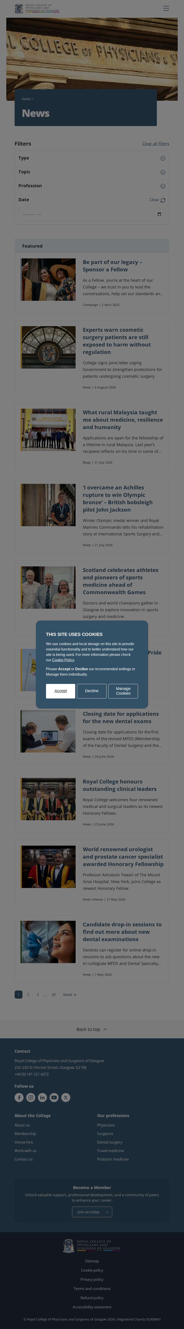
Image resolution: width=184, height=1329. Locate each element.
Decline (92, 691)
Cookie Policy (63, 660)
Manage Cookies (123, 691)
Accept (61, 691)
